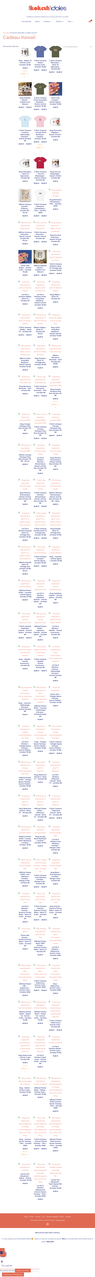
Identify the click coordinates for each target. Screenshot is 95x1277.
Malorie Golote (60, 1220)
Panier (31, 1217)
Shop (26, 1217)
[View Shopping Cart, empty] (90, 21)
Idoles (37, 21)
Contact (38, 1217)
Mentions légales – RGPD (55, 1217)
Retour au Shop (23, 1270)
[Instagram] (47, 1224)
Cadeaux (46, 21)
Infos (69, 21)
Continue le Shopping (13, 1274)
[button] (51, 21)
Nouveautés (26, 21)
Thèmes (59, 21)
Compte (68, 1217)
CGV (43, 1217)
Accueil (6, 33)
